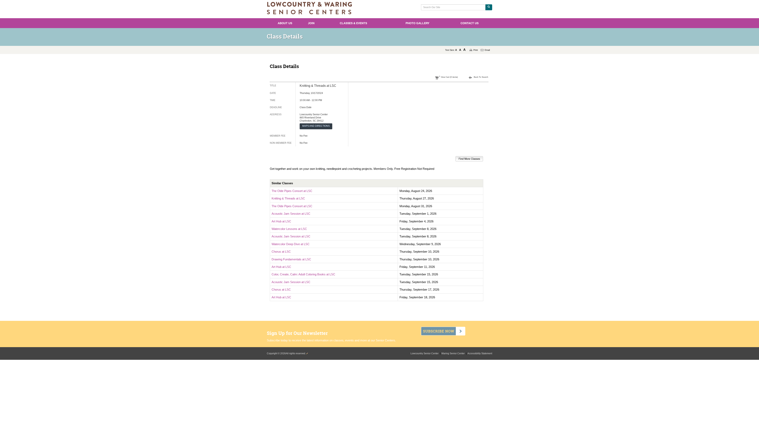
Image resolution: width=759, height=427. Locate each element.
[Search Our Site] (488, 7)
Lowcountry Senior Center (425, 353)
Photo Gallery (417, 23)
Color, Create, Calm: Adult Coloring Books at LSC (303, 274)
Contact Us (470, 23)
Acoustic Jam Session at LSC (291, 213)
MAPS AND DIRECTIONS (316, 126)
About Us (285, 23)
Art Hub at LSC (281, 221)
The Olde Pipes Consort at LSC (292, 191)
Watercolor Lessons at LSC (289, 229)
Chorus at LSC (281, 251)
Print (475, 50)
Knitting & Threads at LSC (288, 198)
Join (311, 23)
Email (487, 50)
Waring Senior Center (453, 353)
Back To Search (481, 77)
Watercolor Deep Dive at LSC (291, 244)
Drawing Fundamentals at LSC (291, 259)
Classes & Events (353, 23)
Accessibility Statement (479, 353)
